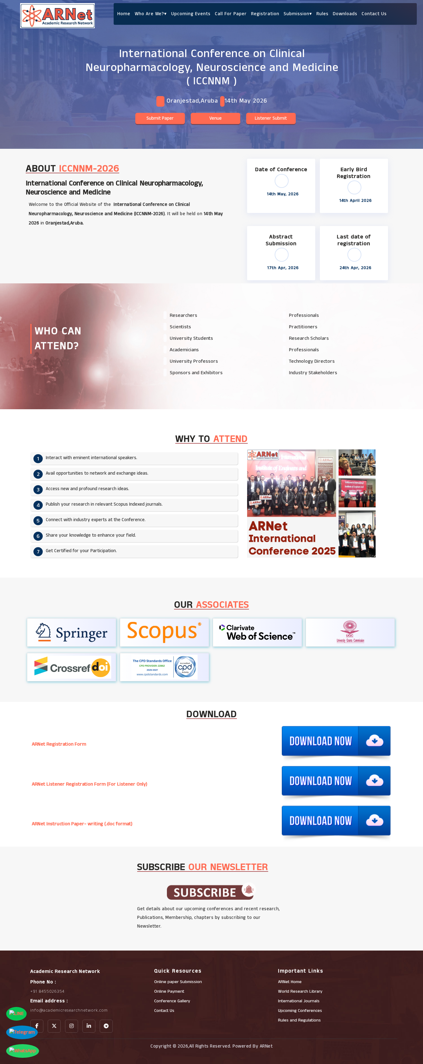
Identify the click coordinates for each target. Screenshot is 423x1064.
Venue (215, 118)
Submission (298, 14)
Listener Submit (271, 118)
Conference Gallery (172, 1001)
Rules (322, 14)
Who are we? (151, 14)
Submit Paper (160, 118)
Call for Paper (231, 14)
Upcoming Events (191, 14)
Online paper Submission (178, 982)
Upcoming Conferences (300, 1011)
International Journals (299, 1001)
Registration (265, 14)
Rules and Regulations (299, 1020)
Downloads (345, 14)
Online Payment (169, 991)
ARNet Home (290, 982)
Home (123, 14)
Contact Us (374, 14)
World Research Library (300, 991)
